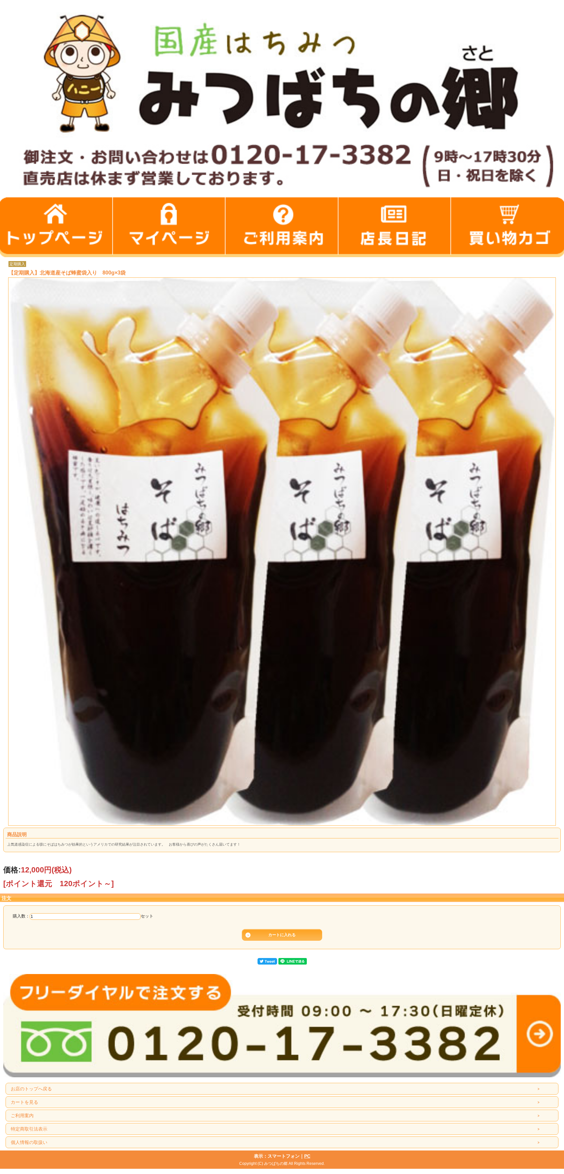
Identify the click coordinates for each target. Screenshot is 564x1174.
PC (307, 1156)
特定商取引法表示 (29, 1129)
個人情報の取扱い (29, 1142)
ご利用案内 (22, 1115)
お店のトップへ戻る (31, 1088)
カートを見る (24, 1102)
